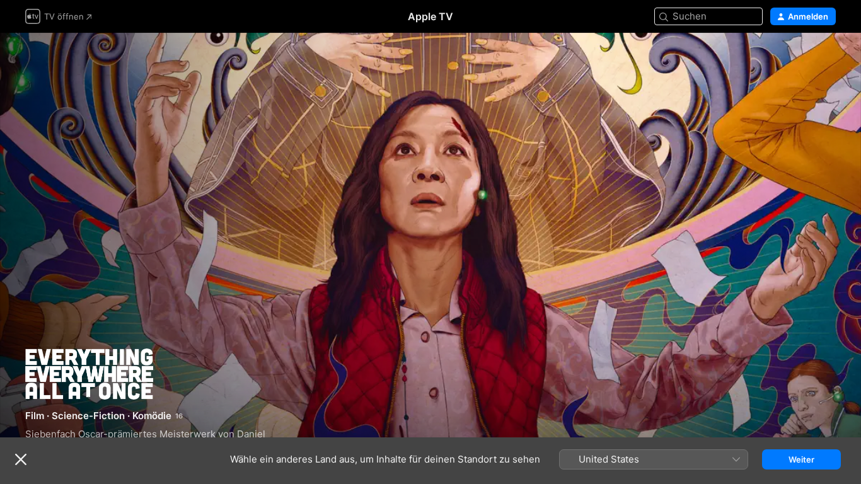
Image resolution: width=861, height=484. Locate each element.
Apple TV (430, 16)
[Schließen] (20, 459)
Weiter (801, 459)
